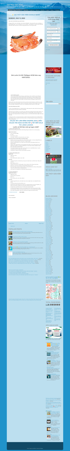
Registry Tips (49, 434)
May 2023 (47, 233)
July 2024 (47, 216)
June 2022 (47, 247)
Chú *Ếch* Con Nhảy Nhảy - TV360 (51, 405)
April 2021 (47, 264)
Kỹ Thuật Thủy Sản (18, 299)
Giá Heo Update (49, 342)
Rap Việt (41, 299)
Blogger (41, 448)
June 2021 (47, 261)
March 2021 (48, 265)
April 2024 (47, 220)
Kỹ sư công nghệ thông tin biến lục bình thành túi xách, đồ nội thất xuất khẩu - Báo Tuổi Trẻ (23, 258)
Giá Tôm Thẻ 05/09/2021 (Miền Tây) (19, 252)
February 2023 (48, 237)
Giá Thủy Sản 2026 (15, 5)
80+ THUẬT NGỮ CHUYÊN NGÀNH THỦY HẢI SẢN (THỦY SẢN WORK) (55, 353)
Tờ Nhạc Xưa (49, 426)
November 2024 (48, 211)
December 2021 (48, 254)
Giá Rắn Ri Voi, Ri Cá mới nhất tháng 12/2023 (20, 241)
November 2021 (48, 255)
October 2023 (48, 227)
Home (26, 223)
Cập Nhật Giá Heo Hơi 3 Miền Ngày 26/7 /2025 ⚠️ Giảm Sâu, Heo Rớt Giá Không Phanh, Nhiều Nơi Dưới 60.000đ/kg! (55, 344)
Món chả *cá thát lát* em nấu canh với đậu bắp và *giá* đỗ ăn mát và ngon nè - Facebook (23, 274)
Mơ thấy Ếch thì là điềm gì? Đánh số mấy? (20, 236)
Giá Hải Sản (48, 146)
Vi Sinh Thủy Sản (11, 299)
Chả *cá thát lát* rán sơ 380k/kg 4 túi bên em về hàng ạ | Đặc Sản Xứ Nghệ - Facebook (23, 271)
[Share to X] (21, 192)
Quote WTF (49, 419)
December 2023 (48, 225)
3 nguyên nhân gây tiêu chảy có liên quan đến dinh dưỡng (49, 309)
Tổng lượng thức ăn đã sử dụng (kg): (53, 36)
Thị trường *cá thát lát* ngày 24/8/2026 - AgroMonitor (17, 272)
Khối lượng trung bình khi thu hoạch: (53, 30)
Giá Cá (47, 142)
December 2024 (48, 210)
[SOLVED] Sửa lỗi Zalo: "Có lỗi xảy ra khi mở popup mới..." (55, 435)
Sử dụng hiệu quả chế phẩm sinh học (57, 311)
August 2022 (48, 244)
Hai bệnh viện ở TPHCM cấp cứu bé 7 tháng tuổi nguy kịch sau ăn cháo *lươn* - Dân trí (23, 259)
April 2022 (47, 249)
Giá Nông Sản (48, 148)
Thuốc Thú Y (24, 299)
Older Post (41, 223)
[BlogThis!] (20, 192)
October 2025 (48, 200)
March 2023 (48, 236)
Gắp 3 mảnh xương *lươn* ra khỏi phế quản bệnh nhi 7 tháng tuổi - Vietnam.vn (21, 262)
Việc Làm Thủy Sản (50, 351)
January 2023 (48, 238)
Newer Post (11, 223)
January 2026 (48, 198)
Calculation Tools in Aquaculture (53, 22)
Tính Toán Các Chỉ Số (54, 44)
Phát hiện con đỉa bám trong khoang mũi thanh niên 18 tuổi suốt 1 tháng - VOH (53, 398)
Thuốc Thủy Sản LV (36, 299)
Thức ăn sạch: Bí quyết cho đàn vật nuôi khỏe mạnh (49, 321)
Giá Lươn (47, 147)
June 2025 (47, 204)
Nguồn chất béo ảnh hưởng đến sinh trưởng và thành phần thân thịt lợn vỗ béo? (49, 315)
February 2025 (48, 209)
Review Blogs (49, 410)
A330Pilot (34, 448)
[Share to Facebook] (22, 192)
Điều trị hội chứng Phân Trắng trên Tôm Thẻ (53, 368)
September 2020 (48, 272)
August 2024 (48, 215)
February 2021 (48, 266)
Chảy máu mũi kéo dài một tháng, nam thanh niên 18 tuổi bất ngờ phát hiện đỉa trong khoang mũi (53, 403)
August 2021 (48, 259)
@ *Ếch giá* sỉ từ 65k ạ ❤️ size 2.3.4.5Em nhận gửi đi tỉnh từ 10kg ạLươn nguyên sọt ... (53, 407)
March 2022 (48, 250)
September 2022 (48, 243)
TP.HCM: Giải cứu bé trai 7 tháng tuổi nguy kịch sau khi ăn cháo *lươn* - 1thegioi (22, 263)
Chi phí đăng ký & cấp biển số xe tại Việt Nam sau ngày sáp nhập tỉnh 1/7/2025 (55, 412)
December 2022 (48, 239)
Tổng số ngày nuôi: (50, 33)
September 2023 (48, 228)
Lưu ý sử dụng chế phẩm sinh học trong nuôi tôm (55, 361)
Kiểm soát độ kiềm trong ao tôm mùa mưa (57, 320)
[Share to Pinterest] (23, 192)
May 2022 (47, 248)
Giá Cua (47, 143)
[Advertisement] (26, 66)
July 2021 (47, 260)
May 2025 (47, 205)
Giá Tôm (47, 151)
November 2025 (48, 199)
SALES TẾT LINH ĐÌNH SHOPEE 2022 (23, 121)
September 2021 (48, 258)
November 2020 (48, 270)
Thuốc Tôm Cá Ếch (29, 299)
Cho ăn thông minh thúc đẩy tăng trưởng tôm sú (57, 309)
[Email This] (19, 192)
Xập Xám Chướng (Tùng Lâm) (55, 427)
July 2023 (47, 231)
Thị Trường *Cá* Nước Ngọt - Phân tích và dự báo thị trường (18, 273)
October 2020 (48, 271)
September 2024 (48, 214)
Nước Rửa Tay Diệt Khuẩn (51, 374)
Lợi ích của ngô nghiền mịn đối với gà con (49, 318)
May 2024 (47, 219)
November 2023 (48, 226)
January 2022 (48, 253)
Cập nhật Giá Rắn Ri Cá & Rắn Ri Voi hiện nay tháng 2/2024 (22, 231)
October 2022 (48, 242)
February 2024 (48, 222)
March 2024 (48, 221)
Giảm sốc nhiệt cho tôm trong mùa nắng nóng (57, 317)
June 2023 (47, 232)
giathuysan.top (54, 25)
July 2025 (47, 203)
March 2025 (48, 208)
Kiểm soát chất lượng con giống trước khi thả (57, 314)
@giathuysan (13, 226)
